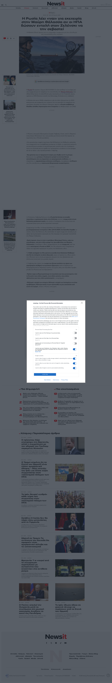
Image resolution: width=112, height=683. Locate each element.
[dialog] (56, 341)
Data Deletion (47, 379)
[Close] (82, 303)
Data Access (56, 379)
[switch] (75, 333)
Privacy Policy (64, 379)
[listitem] (56, 329)
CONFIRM (45, 374)
